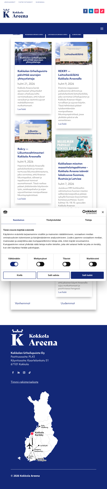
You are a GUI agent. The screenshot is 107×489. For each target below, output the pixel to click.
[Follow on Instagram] (96, 11)
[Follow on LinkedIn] (91, 11)
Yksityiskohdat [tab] (53, 220)
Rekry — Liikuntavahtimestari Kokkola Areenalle (31, 152)
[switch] (40, 264)
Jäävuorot (9, 2)
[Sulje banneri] (103, 212)
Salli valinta (53, 275)
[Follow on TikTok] (102, 11)
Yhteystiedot (26, 2)
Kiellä (19, 275)
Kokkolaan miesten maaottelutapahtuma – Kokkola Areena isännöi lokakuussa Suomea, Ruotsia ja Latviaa (73, 171)
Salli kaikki (87, 275)
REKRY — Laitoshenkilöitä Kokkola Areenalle (70, 74)
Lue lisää (22, 109)
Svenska (40, 2)
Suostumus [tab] (18, 220)
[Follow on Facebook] (85, 11)
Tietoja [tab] (88, 220)
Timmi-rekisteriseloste (24, 382)
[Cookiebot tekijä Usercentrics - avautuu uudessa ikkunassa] (84, 212)
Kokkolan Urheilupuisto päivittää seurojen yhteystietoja (32, 74)
